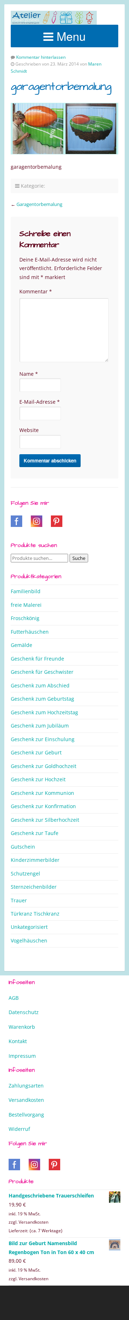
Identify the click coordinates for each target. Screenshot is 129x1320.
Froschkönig (25, 618)
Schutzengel (25, 873)
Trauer (19, 900)
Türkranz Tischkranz (35, 913)
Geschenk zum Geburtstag (42, 698)
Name (28, 373)
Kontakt (18, 1041)
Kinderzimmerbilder (35, 859)
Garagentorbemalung (39, 204)
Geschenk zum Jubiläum (40, 725)
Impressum (22, 1055)
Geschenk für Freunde (37, 658)
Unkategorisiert (29, 926)
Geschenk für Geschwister (42, 671)
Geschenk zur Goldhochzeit (43, 766)
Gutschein (23, 846)
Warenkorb (22, 1026)
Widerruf (19, 1128)
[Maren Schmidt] (54, 18)
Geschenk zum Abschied (40, 685)
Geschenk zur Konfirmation (43, 806)
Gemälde (21, 645)
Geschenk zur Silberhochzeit (45, 819)
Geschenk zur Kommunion (42, 792)
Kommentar (35, 291)
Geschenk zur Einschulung (43, 739)
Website (29, 430)
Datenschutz (24, 1012)
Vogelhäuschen (29, 940)
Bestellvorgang (26, 1114)
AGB (14, 997)
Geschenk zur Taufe (34, 833)
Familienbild (25, 591)
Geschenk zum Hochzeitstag (44, 712)
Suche (78, 558)
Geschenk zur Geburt (36, 752)
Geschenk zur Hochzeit (38, 779)
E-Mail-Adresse (39, 401)
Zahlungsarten (26, 1085)
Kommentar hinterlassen (41, 57)
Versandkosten (26, 1099)
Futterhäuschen (30, 631)
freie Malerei (26, 604)
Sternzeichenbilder (34, 886)
